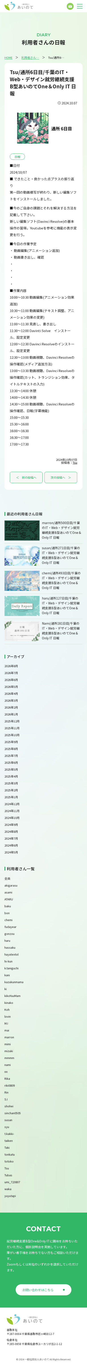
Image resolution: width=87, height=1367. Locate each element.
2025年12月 (12, 721)
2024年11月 (12, 811)
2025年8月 (11, 749)
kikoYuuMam (12, 996)
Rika (7, 1078)
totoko (9, 1161)
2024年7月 (11, 838)
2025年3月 (11, 783)
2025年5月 (11, 769)
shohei (8, 1106)
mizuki (8, 1051)
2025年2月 (11, 790)
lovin (7, 1016)
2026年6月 (11, 680)
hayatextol (11, 954)
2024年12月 (12, 804)
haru (7, 940)
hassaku (9, 947)
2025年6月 (11, 762)
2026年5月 (11, 687)
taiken (8, 1140)
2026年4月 (11, 693)
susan (8, 1120)
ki (5, 989)
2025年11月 (12, 728)
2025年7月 (11, 755)
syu (6, 1127)
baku (7, 906)
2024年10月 (12, 818)
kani (7, 975)
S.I (6, 1099)
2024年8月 (11, 831)
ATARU (8, 899)
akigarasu (10, 885)
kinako (8, 1002)
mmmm (9, 1058)
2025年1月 (11, 797)
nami (7, 1065)
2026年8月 (11, 666)
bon (7, 913)
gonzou (9, 934)
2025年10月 (12, 735)
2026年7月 (11, 673)
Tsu (75, 462)
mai (6, 1030)
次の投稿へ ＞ (61, 477)
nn (6, 1071)
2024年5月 (11, 852)
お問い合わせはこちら (38, 1290)
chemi (8, 920)
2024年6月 (11, 845)
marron (9, 1037)
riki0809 (9, 1085)
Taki (7, 1147)
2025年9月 (11, 742)
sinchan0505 (12, 1113)
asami (8, 892)
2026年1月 (11, 714)
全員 (7, 878)
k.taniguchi (11, 968)
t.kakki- (9, 1134)
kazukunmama (13, 982)
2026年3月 (11, 700)
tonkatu (9, 1154)
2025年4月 (11, 776)
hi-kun (8, 961)
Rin (6, 1092)
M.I (6, 1023)
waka (7, 1189)
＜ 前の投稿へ (26, 477)
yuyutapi (10, 1196)
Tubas (8, 1175)
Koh (7, 1009)
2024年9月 (11, 824)
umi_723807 (12, 1182)
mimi (7, 1044)
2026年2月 (11, 707)
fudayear (10, 927)
